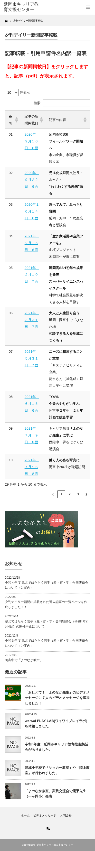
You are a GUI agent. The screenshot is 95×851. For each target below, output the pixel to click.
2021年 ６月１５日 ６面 (32, 403)
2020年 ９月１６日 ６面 (32, 141)
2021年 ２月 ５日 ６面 (32, 243)
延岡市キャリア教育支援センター (55, 844)
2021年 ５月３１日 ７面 (32, 358)
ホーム (25, 815)
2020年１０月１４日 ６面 (32, 211)
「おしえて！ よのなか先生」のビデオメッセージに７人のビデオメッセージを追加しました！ (57, 697)
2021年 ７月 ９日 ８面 (32, 435)
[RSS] (47, 828)
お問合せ (66, 815)
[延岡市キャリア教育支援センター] (23, 7)
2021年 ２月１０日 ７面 (32, 274)
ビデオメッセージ (45, 815)
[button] (16, 120)
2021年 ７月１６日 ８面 (32, 467)
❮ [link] (53, 494)
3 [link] (78, 494)
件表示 (25, 92)
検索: (37, 103)
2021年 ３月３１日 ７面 (32, 320)
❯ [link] (86, 494)
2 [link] (70, 494)
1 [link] (61, 494)
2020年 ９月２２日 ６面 (32, 179)
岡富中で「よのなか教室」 (24, 660)
